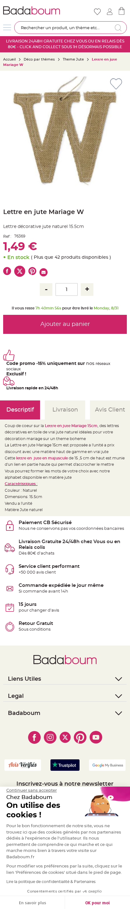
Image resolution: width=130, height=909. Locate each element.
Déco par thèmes (39, 59)
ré (97, 364)
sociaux (13, 369)
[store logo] (33, 10)
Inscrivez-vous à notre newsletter (65, 784)
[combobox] (70, 27)
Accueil (9, 59)
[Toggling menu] (7, 27)
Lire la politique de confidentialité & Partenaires (51, 882)
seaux (104, 364)
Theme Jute (73, 59)
